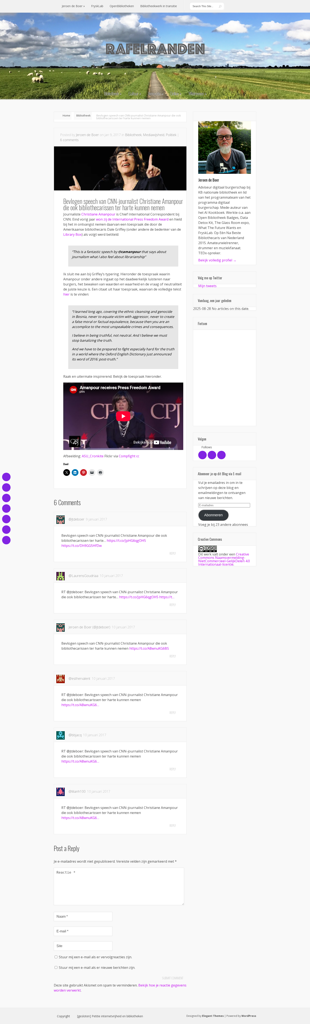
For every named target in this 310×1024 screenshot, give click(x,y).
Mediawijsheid (153, 135)
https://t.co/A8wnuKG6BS (149, 648)
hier (66, 294)
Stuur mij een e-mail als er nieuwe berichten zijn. (97, 967)
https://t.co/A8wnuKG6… (80, 705)
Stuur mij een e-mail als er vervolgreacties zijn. (95, 957)
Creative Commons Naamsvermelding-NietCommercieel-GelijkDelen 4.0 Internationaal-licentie (224, 559)
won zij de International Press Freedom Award (132, 219)
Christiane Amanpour (98, 214)
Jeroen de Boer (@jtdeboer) (89, 627)
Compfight (127, 456)
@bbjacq (75, 735)
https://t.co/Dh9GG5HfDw (81, 545)
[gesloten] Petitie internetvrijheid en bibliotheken (110, 1016)
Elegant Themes (213, 1016)
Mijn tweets (207, 286)
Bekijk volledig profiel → (217, 260)
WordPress (248, 1016)
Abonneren (213, 515)
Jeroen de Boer (87, 135)
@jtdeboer (76, 519)
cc (137, 456)
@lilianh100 (77, 791)
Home (66, 115)
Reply (173, 553)
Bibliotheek (83, 115)
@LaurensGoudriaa (83, 575)
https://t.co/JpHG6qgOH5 (126, 540)
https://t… (166, 597)
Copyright (63, 1016)
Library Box (72, 234)
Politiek (171, 135)
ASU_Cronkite (93, 456)
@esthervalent (79, 678)
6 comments (69, 140)
